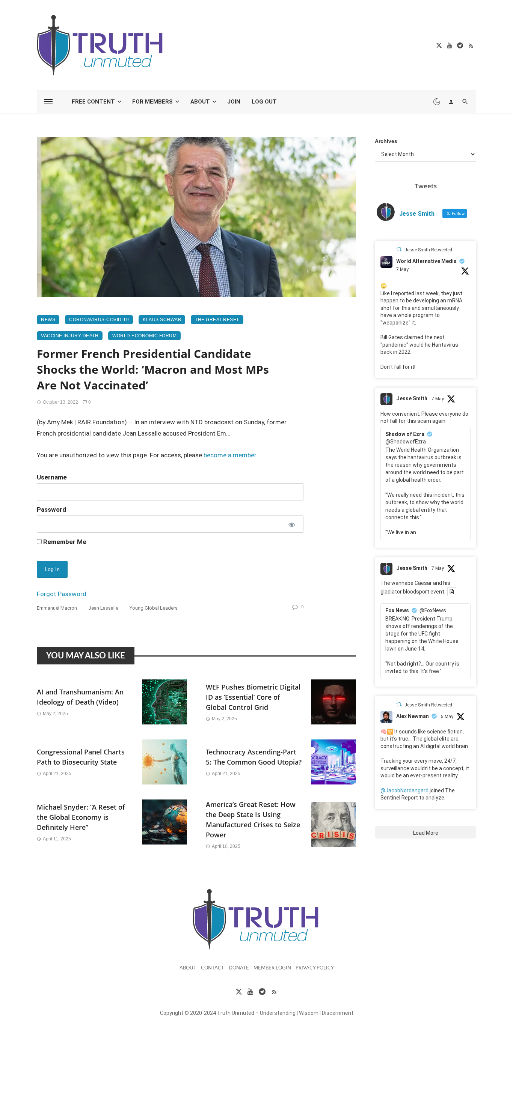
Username (52, 477)
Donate (239, 968)
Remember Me (64, 541)
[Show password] (291, 524)
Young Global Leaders (154, 608)
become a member (230, 455)
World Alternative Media (426, 261)
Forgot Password (61, 594)
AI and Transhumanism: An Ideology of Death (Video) (80, 696)
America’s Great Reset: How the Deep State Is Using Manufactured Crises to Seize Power (253, 819)
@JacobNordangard (404, 790)
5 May (447, 716)
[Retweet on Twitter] (398, 249)
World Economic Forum (144, 335)
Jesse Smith (411, 398)
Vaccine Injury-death (69, 335)
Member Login (272, 968)
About (200, 101)
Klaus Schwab (162, 319)
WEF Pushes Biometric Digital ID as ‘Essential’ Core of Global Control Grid (253, 697)
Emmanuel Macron (57, 608)
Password (51, 509)
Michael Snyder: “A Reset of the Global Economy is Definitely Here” (81, 817)
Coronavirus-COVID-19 (99, 319)
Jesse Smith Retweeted (428, 249)
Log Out (264, 101)
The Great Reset (217, 319)
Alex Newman (412, 716)
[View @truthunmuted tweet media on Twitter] (451, 591)
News (48, 319)
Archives (386, 141)
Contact (212, 968)
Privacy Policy (315, 968)
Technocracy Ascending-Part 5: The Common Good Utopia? (254, 756)
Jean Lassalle (103, 608)
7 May (402, 269)
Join (233, 101)
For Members (152, 101)
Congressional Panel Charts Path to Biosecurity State (81, 756)
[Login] (451, 101)
